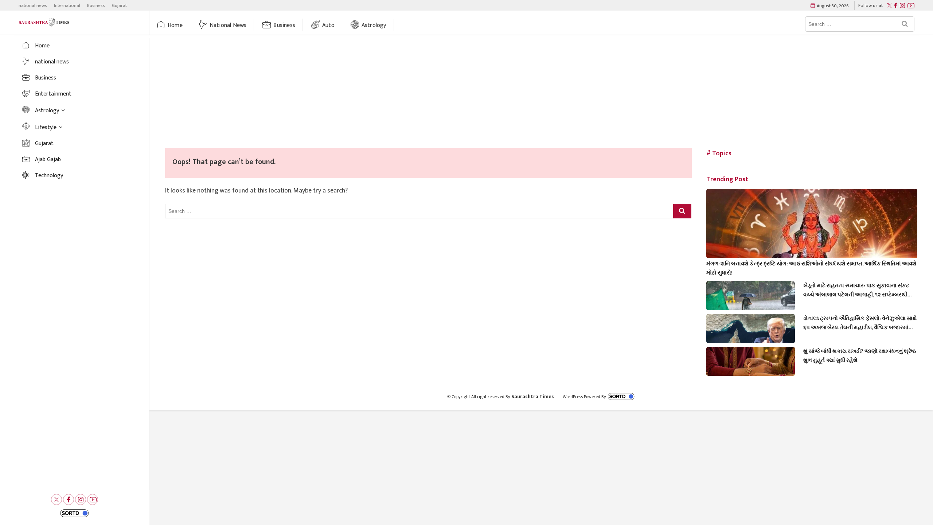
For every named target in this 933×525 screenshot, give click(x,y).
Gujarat (119, 5)
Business (96, 5)
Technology (49, 175)
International (67, 5)
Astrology (374, 25)
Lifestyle (45, 127)
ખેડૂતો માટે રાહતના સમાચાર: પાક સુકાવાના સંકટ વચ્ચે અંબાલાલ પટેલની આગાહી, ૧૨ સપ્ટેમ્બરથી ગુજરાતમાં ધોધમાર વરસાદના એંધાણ (856, 290)
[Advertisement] (541, 93)
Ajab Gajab (48, 159)
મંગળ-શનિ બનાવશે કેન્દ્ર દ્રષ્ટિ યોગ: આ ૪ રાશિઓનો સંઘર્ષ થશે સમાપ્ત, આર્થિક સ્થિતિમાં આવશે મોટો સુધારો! (811, 268)
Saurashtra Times (532, 396)
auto (328, 25)
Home (175, 25)
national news (33, 5)
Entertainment (53, 94)
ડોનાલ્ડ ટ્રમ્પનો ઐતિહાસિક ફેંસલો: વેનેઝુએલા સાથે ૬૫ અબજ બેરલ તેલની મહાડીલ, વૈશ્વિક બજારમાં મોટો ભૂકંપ (860, 323)
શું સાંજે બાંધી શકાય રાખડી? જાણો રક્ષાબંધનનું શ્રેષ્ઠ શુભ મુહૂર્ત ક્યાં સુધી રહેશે (859, 356)
